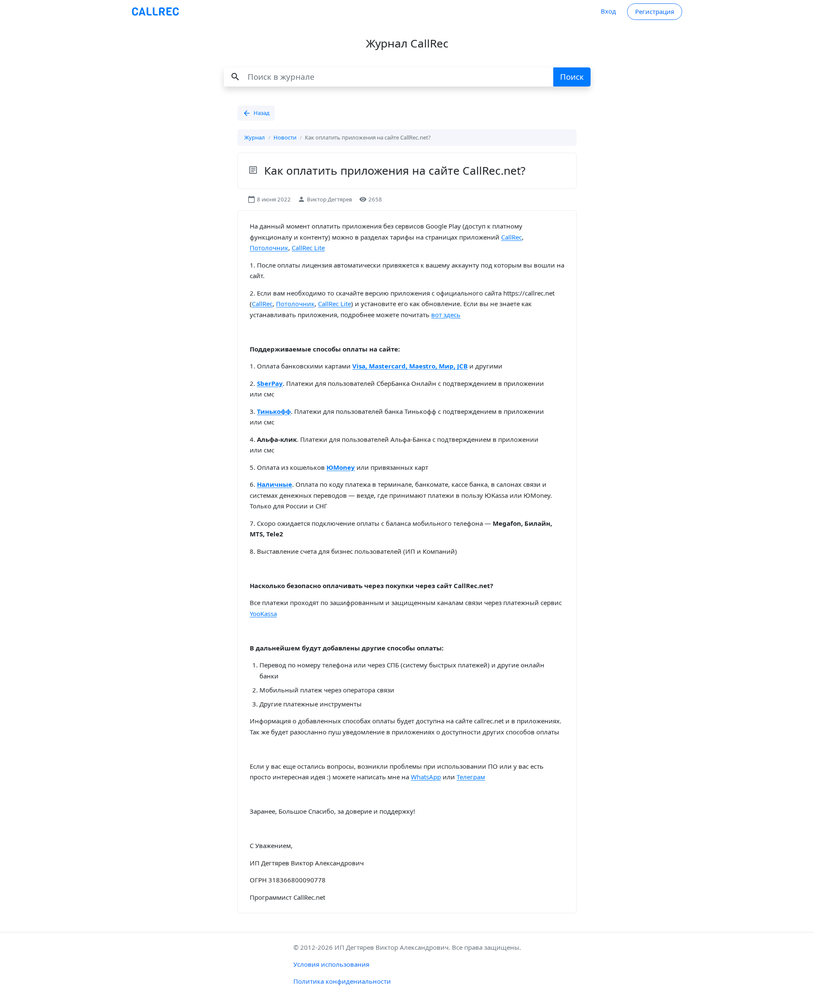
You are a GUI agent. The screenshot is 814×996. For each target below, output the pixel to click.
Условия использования (331, 964)
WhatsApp (426, 777)
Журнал (254, 137)
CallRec (511, 237)
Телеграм (471, 777)
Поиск (572, 76)
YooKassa (263, 613)
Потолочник (269, 247)
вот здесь (445, 314)
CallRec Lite (308, 247)
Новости (284, 137)
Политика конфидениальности (342, 981)
